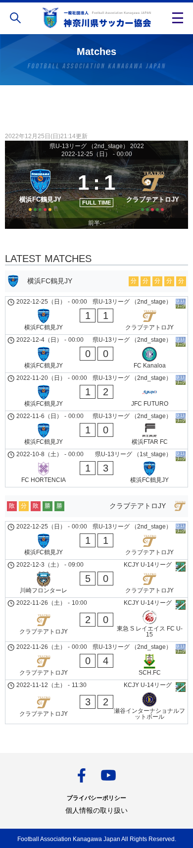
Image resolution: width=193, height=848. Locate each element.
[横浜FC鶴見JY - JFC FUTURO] (96, 392)
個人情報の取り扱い (96, 810)
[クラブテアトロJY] (152, 188)
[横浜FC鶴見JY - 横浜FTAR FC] (96, 430)
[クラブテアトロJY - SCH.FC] (96, 661)
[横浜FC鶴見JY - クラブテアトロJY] (96, 315)
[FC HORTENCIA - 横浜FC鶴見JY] (96, 468)
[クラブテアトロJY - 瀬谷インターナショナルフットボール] (96, 702)
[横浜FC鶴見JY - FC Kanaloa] (96, 353)
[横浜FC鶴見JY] (40, 188)
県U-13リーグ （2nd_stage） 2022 (96, 146)
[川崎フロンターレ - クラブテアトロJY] (96, 578)
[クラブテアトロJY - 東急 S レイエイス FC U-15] (96, 619)
